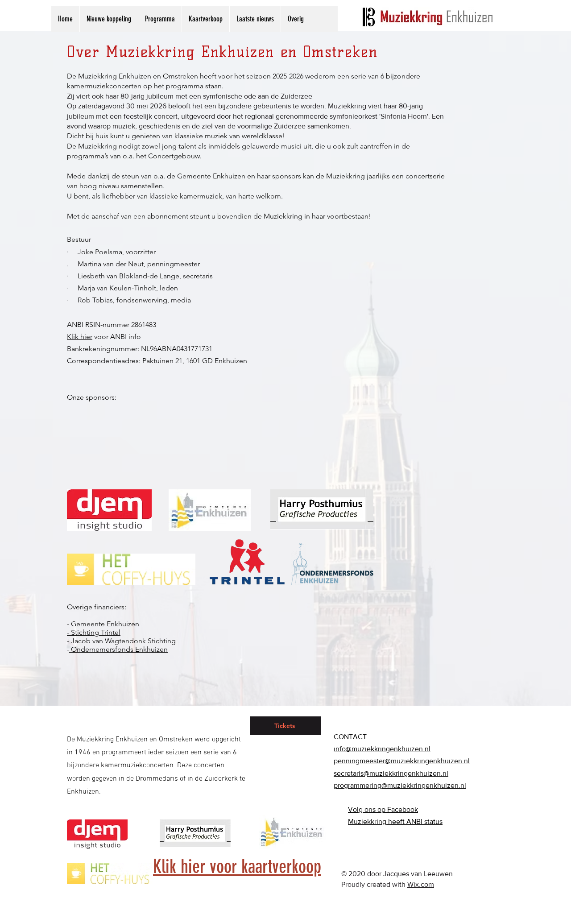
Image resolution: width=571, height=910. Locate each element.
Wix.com (420, 884)
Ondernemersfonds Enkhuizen (118, 649)
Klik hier (79, 336)
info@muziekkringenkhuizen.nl (382, 749)
